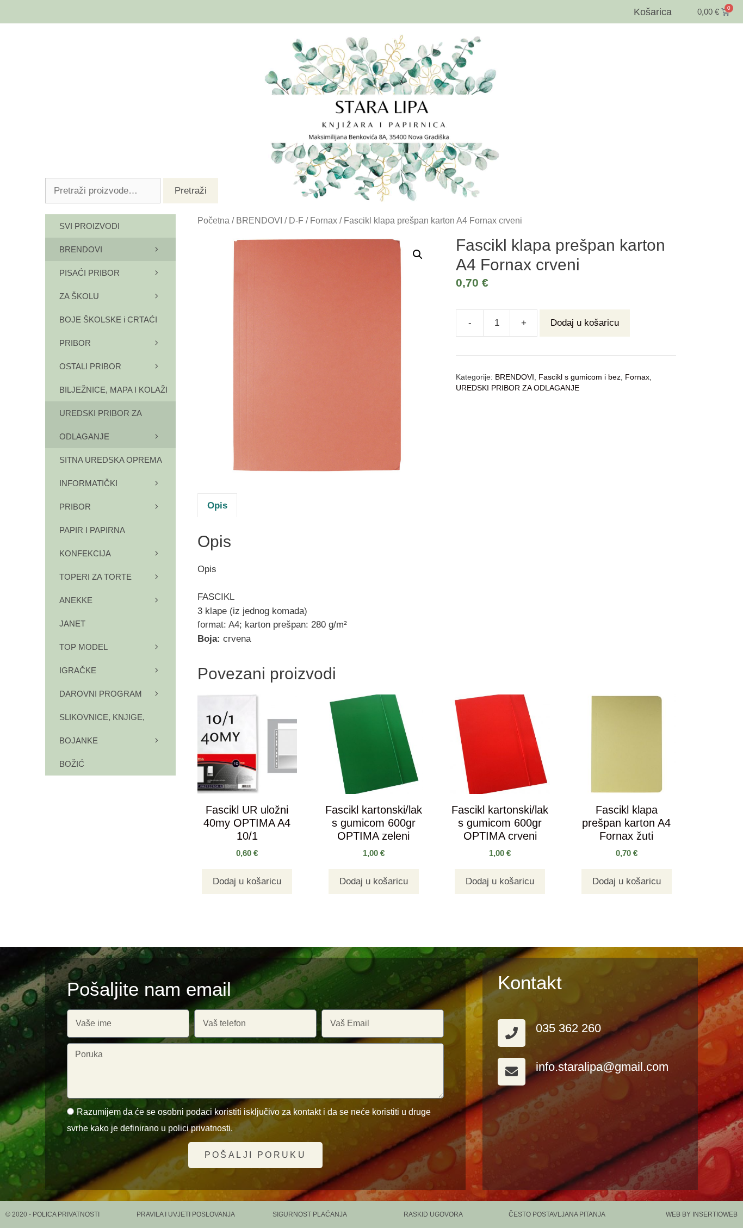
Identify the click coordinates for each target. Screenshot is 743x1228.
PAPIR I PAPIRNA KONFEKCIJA (92, 541)
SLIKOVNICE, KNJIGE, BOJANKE (102, 728)
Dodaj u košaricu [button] (247, 881)
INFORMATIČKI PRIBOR (88, 495)
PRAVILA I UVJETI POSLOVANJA (186, 1214)
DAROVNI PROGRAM (100, 693)
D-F (296, 220)
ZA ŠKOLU (79, 296)
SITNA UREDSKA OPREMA (110, 459)
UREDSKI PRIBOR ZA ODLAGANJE (517, 388)
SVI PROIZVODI (89, 226)
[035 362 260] (511, 1033)
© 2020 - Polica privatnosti (52, 1214)
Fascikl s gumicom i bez (579, 377)
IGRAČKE (77, 670)
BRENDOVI (259, 220)
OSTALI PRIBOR (90, 366)
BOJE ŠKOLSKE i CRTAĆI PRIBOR (108, 331)
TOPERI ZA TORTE (95, 576)
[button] (418, 254)
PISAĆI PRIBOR (89, 272)
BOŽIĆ (71, 763)
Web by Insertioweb (702, 1214)
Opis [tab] (217, 505)
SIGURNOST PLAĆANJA (310, 1214)
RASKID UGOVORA (433, 1214)
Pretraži (191, 190)
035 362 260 (568, 1028)
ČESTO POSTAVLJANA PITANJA (557, 1214)
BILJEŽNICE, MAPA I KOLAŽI (113, 389)
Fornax (323, 220)
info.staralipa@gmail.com (602, 1067)
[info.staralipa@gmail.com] (511, 1072)
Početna (213, 220)
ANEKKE (75, 600)
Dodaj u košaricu (584, 323)
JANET (72, 623)
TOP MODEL (83, 647)
